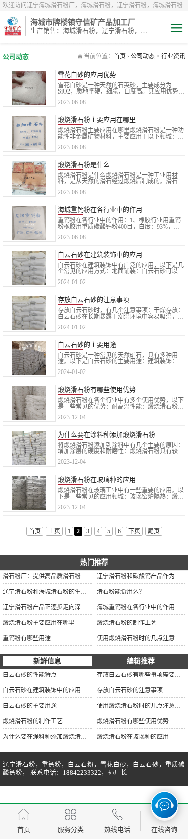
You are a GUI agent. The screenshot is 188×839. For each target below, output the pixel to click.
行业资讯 (173, 56)
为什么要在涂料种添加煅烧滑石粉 (106, 434)
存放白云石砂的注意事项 (93, 299)
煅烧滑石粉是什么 (84, 164)
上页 (54, 531)
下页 (134, 531)
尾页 (154, 531)
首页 (120, 56)
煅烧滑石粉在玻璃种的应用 (97, 479)
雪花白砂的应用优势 (87, 74)
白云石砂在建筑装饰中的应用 (100, 254)
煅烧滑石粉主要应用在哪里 (97, 119)
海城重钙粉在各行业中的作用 (100, 209)
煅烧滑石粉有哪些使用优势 (97, 389)
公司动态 (143, 56)
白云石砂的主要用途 (87, 344)
